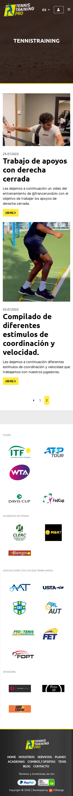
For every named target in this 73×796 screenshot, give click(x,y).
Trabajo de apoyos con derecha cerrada (35, 169)
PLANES (60, 757)
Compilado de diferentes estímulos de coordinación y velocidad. (29, 334)
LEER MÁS (9, 212)
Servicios (44, 757)
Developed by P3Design (48, 790)
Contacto (41, 766)
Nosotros (27, 757)
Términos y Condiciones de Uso (36, 774)
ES (44, 9)
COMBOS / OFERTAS (41, 761)
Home (11, 757)
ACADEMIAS (16, 761)
